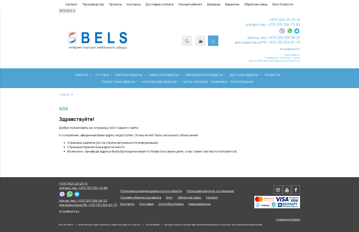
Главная (64, 94)
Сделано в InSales (288, 219)
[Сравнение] (200, 41)
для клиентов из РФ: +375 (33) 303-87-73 (267, 42)
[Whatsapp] (289, 32)
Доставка (146, 204)
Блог (169, 197)
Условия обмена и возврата (140, 197)
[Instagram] (278, 189)
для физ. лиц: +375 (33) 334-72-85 (273, 24)
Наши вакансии (199, 204)
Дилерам (213, 4)
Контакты (134, 4)
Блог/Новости (283, 4)
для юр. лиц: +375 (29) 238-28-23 (273, 37)
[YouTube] (287, 189)
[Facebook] (296, 189)
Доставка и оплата (159, 4)
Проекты (115, 4)
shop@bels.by (290, 49)
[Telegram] (297, 32)
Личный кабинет (190, 4)
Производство (93, 4)
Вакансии (232, 4)
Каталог (72, 4)
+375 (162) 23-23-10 (284, 19)
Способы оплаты (171, 204)
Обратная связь (256, 4)
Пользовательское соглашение (210, 191)
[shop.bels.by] (98, 49)
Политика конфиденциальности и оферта (151, 191)
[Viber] (282, 32)
